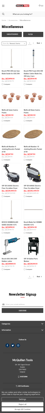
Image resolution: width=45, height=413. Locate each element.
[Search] (2, 14)
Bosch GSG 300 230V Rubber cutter (9, 260)
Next (38, 43)
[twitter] (13, 345)
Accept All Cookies (22, 409)
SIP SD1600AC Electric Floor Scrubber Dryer (32, 187)
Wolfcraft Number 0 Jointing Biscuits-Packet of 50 (11, 149)
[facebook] (7, 345)
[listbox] (17, 43)
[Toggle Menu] (3, 5)
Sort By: (6, 43)
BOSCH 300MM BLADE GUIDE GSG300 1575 (10, 223)
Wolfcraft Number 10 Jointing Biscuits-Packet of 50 (33, 149)
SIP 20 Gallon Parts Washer (31, 260)
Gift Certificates (23, 386)
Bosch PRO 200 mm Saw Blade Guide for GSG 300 (11, 72)
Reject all (22, 404)
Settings (22, 399)
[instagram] (18, 345)
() (42, 6)
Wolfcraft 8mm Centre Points (32, 111)
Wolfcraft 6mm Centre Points (10, 111)
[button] (12, 34)
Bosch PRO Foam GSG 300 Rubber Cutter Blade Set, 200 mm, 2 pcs (33, 73)
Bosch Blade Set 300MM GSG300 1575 (33, 223)
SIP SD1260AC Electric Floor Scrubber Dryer (10, 187)
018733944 (23, 377)
